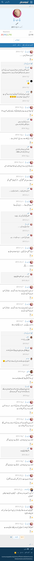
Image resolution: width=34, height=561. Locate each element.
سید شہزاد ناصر (27, 489)
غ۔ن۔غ (27, 51)
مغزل (28, 119)
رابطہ (32, 552)
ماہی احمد (28, 81)
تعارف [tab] (14, 45)
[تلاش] (2, 2)
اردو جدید (25, 549)
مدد (18, 552)
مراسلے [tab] (19, 45)
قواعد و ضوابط (27, 552)
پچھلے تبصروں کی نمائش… (27, 64)
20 (2, 34)
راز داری (21, 552)
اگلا (17, 537)
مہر (30, 549)
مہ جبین (28, 337)
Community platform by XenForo (17, 557)
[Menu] (31, 2)
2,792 (9, 34)
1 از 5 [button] (22, 537)
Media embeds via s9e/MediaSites (23, 559)
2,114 (31, 34)
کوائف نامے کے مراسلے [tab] (28, 45)
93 (5, 34)
